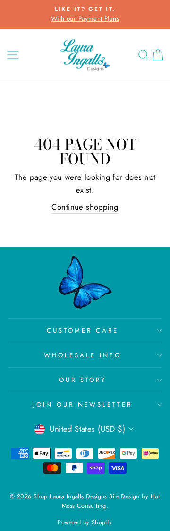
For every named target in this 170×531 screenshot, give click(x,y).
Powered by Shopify (85, 522)
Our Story (83, 379)
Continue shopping (84, 206)
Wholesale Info (82, 355)
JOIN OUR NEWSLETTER (83, 404)
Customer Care (83, 330)
